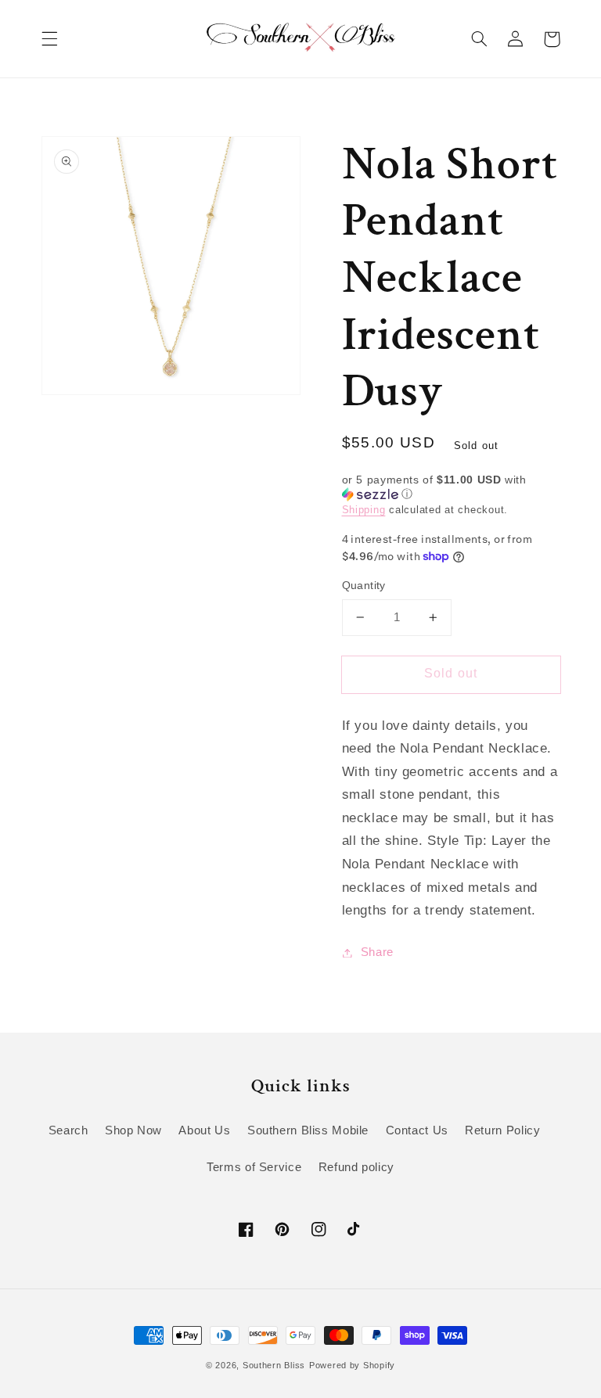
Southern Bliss (274, 1365)
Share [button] (377, 952)
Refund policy (356, 1167)
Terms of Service (254, 1167)
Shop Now (133, 1130)
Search (68, 1130)
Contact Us (417, 1130)
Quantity (364, 585)
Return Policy (502, 1130)
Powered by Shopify (352, 1365)
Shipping (364, 510)
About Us (204, 1130)
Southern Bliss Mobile (308, 1130)
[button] (49, 39)
